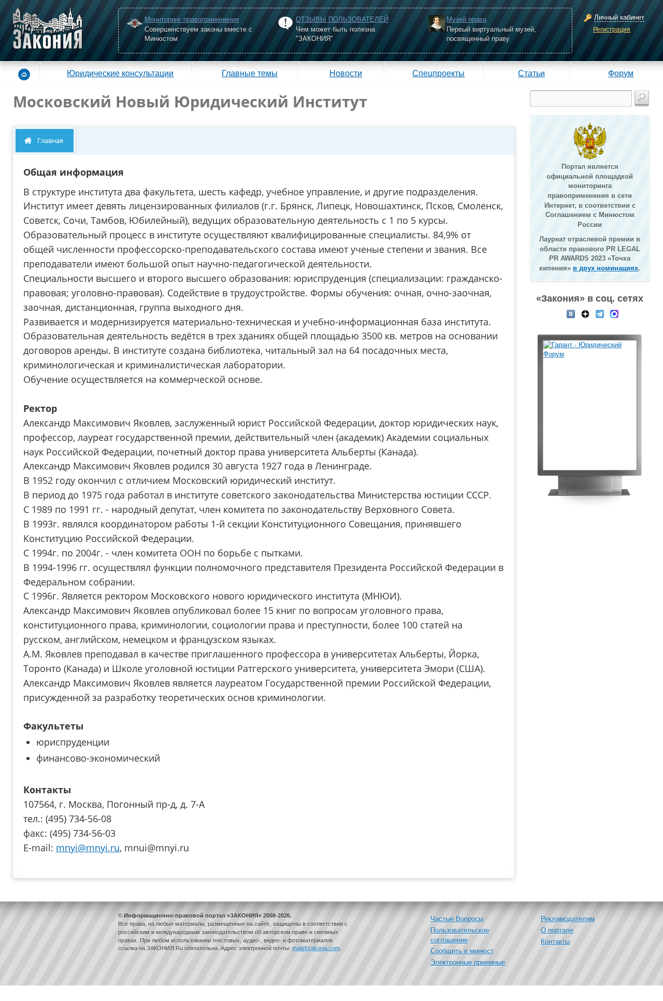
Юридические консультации (120, 73)
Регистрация (611, 29)
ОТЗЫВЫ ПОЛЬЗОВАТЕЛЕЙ (342, 19)
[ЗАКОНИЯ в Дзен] (585, 313)
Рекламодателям (568, 919)
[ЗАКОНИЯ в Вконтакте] (571, 313)
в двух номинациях (605, 268)
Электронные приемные (467, 962)
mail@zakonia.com (316, 948)
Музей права (466, 19)
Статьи (531, 73)
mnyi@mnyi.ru (88, 847)
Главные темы (250, 73)
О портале (557, 930)
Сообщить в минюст (462, 951)
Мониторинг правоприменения (192, 19)
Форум (620, 73)
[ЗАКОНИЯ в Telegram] (600, 313)
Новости (345, 73)
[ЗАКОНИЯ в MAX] (614, 313)
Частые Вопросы (456, 919)
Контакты (555, 942)
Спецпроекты (438, 73)
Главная (50, 140)
